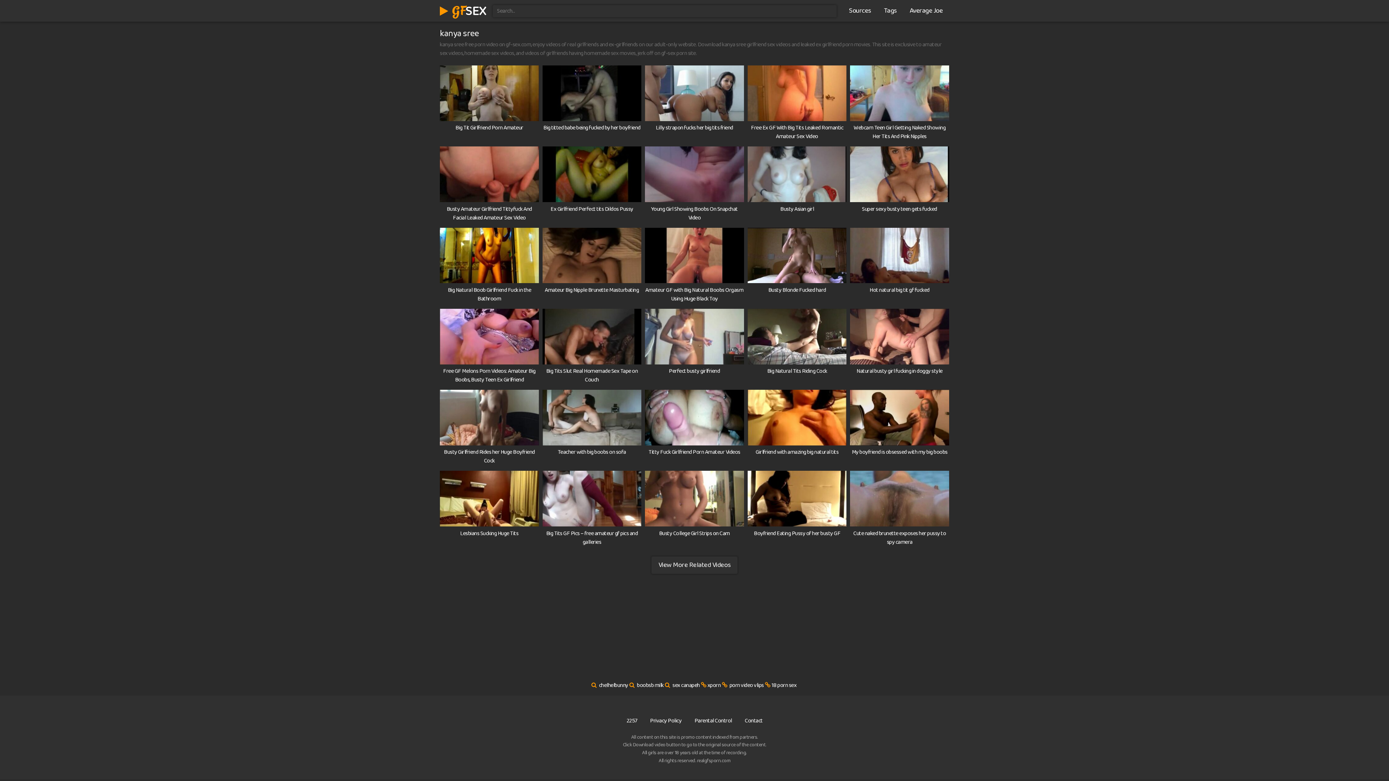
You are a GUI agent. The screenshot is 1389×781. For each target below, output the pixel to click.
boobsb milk (650, 685)
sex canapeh (686, 685)
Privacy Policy (665, 720)
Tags (890, 10)
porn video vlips (747, 685)
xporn (714, 685)
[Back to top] (1369, 758)
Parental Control (713, 720)
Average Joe (926, 10)
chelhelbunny (613, 685)
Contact (754, 720)
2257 (631, 720)
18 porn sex (784, 685)
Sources (860, 10)
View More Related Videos (694, 565)
